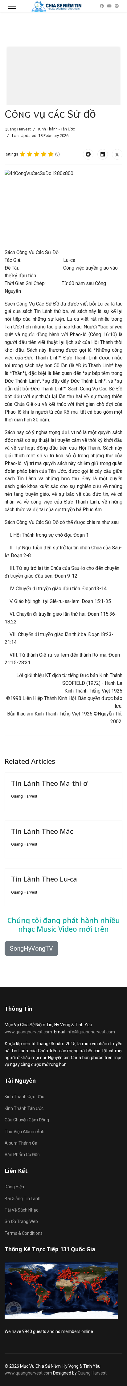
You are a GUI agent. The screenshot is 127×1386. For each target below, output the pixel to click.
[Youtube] (109, 6)
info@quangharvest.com (91, 1031)
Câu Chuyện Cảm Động (27, 1119)
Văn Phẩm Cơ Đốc (22, 1154)
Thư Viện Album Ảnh (24, 1131)
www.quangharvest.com (28, 1031)
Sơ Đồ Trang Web (21, 1221)
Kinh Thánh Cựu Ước (24, 1096)
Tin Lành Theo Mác (42, 831)
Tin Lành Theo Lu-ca (44, 878)
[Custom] (117, 6)
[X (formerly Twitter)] (117, 154)
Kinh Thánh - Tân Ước (56, 129)
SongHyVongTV (31, 948)
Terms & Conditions (24, 1233)
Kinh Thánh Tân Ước (24, 1108)
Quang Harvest (92, 1373)
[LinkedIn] (102, 154)
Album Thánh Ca (21, 1143)
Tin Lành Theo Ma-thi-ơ (49, 783)
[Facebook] (102, 6)
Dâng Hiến (14, 1186)
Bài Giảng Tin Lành (22, 1198)
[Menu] (12, 6)
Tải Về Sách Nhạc (21, 1210)
